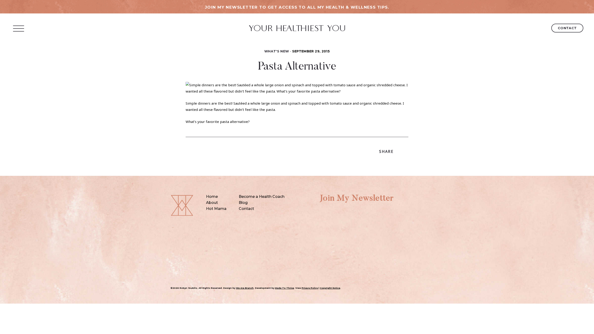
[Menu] (18, 28)
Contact (567, 28)
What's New (276, 51)
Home (212, 196)
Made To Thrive (284, 288)
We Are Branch (245, 288)
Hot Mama (216, 208)
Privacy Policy (310, 288)
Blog (243, 202)
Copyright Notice (330, 288)
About (212, 202)
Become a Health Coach (261, 196)
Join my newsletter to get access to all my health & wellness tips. (297, 7)
